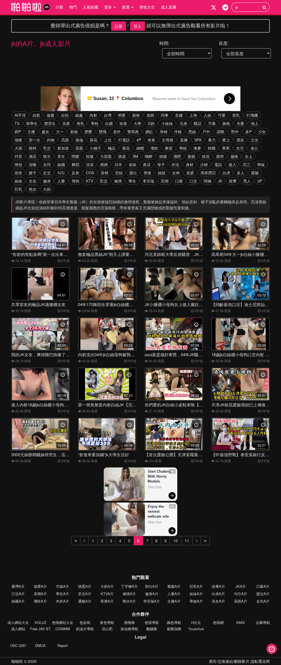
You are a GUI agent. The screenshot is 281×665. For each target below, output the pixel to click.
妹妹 (18, 181)
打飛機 (252, 115)
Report (62, 645)
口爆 (179, 181)
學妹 (261, 164)
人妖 (207, 115)
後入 (232, 164)
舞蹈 (75, 164)
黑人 (247, 181)
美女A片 (218, 601)
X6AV (240, 622)
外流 (175, 164)
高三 (247, 164)
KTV (89, 181)
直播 (184, 139)
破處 (79, 115)
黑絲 (192, 131)
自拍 (65, 115)
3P (259, 181)
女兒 (240, 148)
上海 (193, 115)
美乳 (236, 115)
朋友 (240, 139)
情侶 (18, 164)
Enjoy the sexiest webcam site (158, 511)
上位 (108, 139)
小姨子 (95, 148)
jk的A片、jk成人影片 (41, 43)
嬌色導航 (174, 622)
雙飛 (102, 131)
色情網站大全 (62, 622)
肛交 (104, 181)
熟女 (32, 189)
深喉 (32, 164)
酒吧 (177, 156)
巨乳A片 (196, 586)
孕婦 (163, 131)
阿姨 (207, 181)
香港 (147, 172)
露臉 (255, 172)
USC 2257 (18, 645)
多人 (241, 172)
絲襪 (61, 164)
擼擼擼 (129, 622)
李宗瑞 (148, 181)
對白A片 (151, 586)
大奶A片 (107, 586)
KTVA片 (107, 593)
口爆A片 (262, 586)
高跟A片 (240, 601)
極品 (112, 148)
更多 (108, 7)
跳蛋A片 (84, 586)
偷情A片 (129, 593)
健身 (47, 181)
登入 (137, 26)
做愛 (50, 115)
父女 (254, 139)
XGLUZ (40, 622)
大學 (137, 123)
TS (17, 123)
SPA (197, 139)
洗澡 (90, 164)
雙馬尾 (133, 131)
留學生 (32, 123)
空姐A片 (62, 586)
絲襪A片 (18, 601)
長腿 (179, 115)
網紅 (149, 131)
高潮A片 (40, 593)
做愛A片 (40, 586)
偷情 (118, 181)
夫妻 (240, 123)
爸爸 (151, 139)
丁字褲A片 (129, 586)
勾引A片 (240, 593)
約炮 (51, 139)
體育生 (50, 123)
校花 (206, 156)
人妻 (61, 181)
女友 (32, 181)
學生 (132, 181)
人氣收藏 (90, 7)
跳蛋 (122, 156)
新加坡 (63, 148)
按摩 (233, 181)
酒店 (32, 156)
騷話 (197, 123)
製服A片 (174, 586)
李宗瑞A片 (151, 601)
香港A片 (107, 601)
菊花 (126, 148)
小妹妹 (167, 123)
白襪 (109, 123)
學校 (95, 123)
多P (248, 131)
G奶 (151, 123)
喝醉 (149, 156)
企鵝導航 (263, 622)
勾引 (61, 172)
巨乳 (18, 189)
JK (220, 181)
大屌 (18, 148)
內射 (93, 115)
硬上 (226, 139)
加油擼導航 (129, 628)
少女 (262, 131)
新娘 (74, 131)
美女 (61, 156)
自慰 (36, 115)
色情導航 (152, 622)
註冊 (118, 26)
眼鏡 (191, 156)
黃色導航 (107, 622)
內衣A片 (62, 601)
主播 (31, 131)
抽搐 (163, 156)
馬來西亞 (208, 172)
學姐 (183, 148)
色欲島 (85, 622)
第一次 (34, 139)
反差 (75, 172)
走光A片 (262, 601)
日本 (118, 164)
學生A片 (62, 593)
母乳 (80, 123)
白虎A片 (218, 593)
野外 (235, 131)
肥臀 (88, 131)
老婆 (190, 172)
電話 (218, 164)
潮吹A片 (40, 601)
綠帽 (140, 148)
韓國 (211, 148)
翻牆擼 (151, 628)
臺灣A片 (18, 586)
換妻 (197, 148)
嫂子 (32, 172)
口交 (193, 181)
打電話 (124, 139)
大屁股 (106, 156)
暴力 (212, 139)
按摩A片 (218, 586)
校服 (90, 156)
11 (187, 540)
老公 (254, 148)
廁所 (220, 156)
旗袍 (226, 123)
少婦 (204, 164)
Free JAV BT (40, 628)
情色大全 (147, 7)
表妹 (132, 164)
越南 (234, 156)
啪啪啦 (17, 661)
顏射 (136, 115)
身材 (189, 164)
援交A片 (262, 593)
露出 (133, 172)
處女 (45, 131)
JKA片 (240, 586)
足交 (47, 172)
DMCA (40, 645)
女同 (47, 164)
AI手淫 (20, 115)
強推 (18, 139)
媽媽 (104, 164)
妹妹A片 (196, 593)
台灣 (107, 115)
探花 (93, 139)
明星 (122, 115)
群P (18, 131)
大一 (60, 131)
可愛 (222, 115)
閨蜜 (75, 156)
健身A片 (151, 593)
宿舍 (18, 172)
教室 (169, 148)
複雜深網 (174, 628)
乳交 (47, 148)
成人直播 (168, 7)
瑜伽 (79, 139)
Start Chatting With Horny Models (160, 476)
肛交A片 (84, 593)
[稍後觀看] (271, 649)
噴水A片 (129, 601)
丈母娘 (167, 139)
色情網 (218, 622)
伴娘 (178, 131)
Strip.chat (155, 487)
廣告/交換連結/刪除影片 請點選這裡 (239, 661)
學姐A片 (196, 601)
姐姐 (161, 172)
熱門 (73, 7)
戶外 (206, 131)
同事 (164, 115)
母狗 (75, 181)
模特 (32, 148)
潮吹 (154, 148)
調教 (220, 131)
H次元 (196, 622)
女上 (248, 156)
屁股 (79, 148)
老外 (117, 131)
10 (175, 540)
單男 (226, 148)
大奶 (47, 189)
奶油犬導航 (85, 628)
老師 (150, 115)
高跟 (65, 139)
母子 (161, 164)
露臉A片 (84, 601)
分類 (59, 7)
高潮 (164, 181)
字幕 (212, 123)
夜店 (147, 164)
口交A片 (18, 593)
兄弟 (183, 123)
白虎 (226, 172)
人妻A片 (174, 593)
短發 (123, 123)
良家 (66, 123)
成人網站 (18, 628)
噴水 (47, 156)
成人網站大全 (18, 622)
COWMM (62, 628)
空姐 (119, 172)
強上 (254, 123)
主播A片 (174, 601)
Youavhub (196, 628)
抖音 (18, 156)
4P (138, 139)
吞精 (104, 172)
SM (135, 156)
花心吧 (107, 628)
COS (90, 172)
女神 (176, 172)
